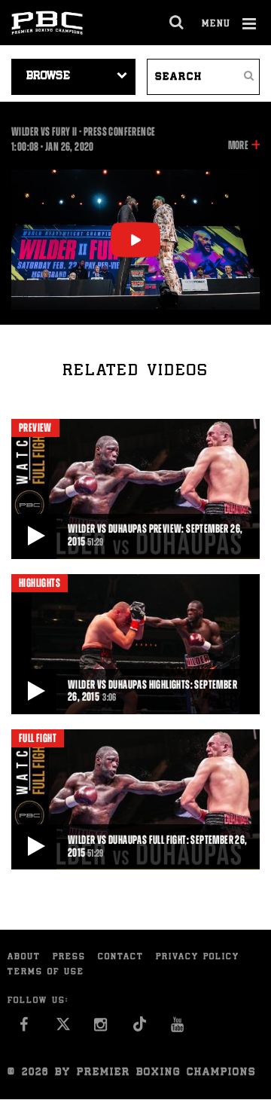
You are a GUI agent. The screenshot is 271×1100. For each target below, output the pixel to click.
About (24, 957)
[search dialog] (177, 22)
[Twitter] (63, 1029)
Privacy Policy (197, 957)
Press (69, 957)
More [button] (238, 146)
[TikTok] (140, 1029)
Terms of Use (46, 972)
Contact (121, 957)
